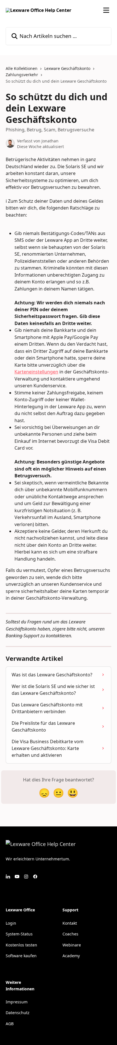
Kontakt (69, 923)
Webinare (71, 945)
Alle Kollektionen (21, 68)
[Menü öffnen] (106, 10)
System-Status (19, 934)
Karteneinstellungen (36, 372)
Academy (71, 955)
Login (11, 923)
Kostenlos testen (21, 945)
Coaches (70, 934)
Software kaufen (21, 955)
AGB (10, 1023)
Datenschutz (18, 1012)
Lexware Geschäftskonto (67, 68)
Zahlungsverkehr (22, 74)
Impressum (17, 1002)
